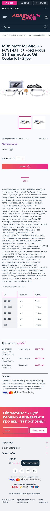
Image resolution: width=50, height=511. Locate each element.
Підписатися (38, 430)
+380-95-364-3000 (10, 8)
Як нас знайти (8, 453)
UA (45, 8)
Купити (23, 166)
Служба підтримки (11, 447)
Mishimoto (22, 35)
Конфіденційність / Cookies (8, 501)
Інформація (7, 442)
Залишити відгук (30, 463)
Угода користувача (43, 501)
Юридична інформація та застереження (26, 501)
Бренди (13, 35)
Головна (5, 35)
